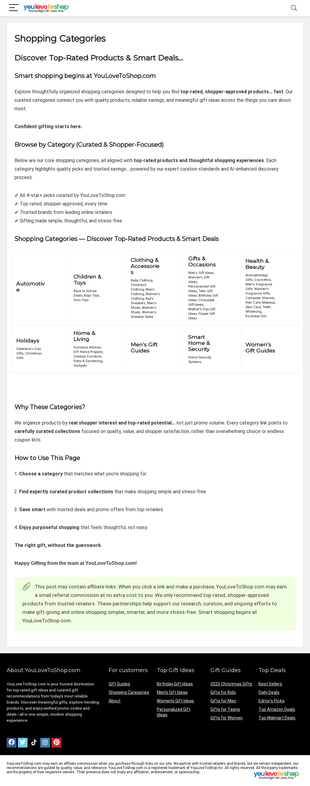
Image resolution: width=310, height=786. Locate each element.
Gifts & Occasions (202, 261)
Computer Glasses (260, 298)
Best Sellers (270, 683)
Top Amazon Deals (277, 709)
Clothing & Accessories (145, 266)
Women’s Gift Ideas (175, 700)
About (114, 700)
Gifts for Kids (223, 692)
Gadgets (80, 366)
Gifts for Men (223, 700)
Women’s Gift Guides (260, 347)
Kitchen (95, 347)
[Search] (294, 8)
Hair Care (253, 303)
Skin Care (253, 307)
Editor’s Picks (272, 700)
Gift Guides (119, 683)
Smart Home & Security (199, 343)
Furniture (81, 347)
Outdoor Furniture (87, 356)
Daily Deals (269, 692)
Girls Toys (81, 300)
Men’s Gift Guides (144, 347)
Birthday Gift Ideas (175, 683)
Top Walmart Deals (277, 717)
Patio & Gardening (88, 361)
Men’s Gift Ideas (172, 692)
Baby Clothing (142, 280)
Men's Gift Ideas (201, 273)
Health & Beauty (257, 264)
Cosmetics (262, 280)
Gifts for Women (226, 717)
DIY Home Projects (88, 352)
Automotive (30, 286)
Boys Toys (91, 296)
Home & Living (84, 336)
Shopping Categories (129, 692)
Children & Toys (87, 279)
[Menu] (14, 8)
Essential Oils (256, 316)
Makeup (268, 303)
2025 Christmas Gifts (231, 683)
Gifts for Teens (225, 709)
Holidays (27, 340)
